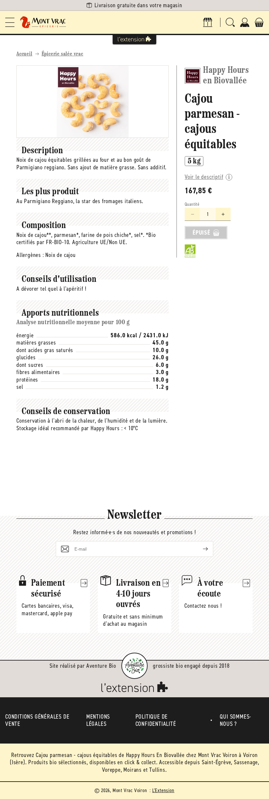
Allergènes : (30, 255)
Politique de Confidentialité (155, 720)
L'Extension (163, 790)
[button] (9, 22)
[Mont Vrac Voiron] (43, 22)
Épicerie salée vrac (62, 54)
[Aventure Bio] (134, 666)
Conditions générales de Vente (37, 720)
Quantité (192, 204)
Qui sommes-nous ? (235, 720)
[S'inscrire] (200, 549)
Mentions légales (98, 720)
